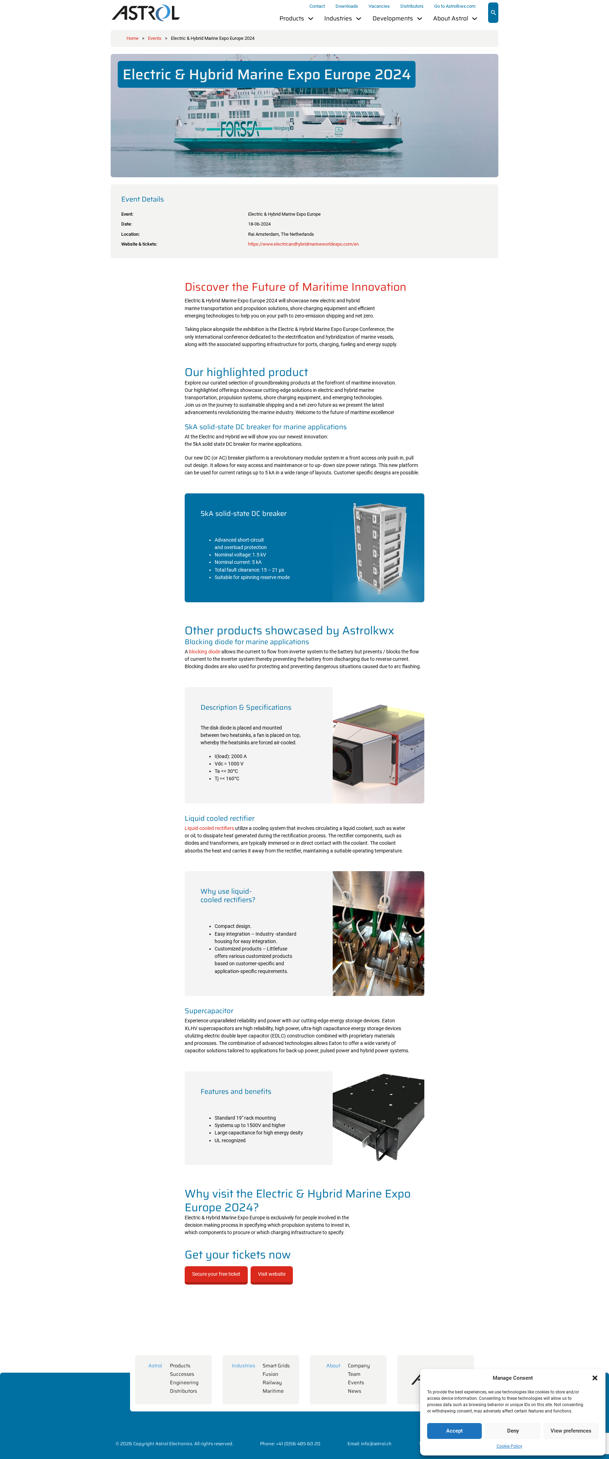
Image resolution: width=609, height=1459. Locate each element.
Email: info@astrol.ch (369, 1443)
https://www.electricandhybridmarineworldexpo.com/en (303, 244)
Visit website (271, 1274)
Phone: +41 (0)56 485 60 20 (290, 1443)
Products (291, 18)
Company (359, 1365)
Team (354, 1374)
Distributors (412, 6)
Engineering (184, 1382)
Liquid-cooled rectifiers (209, 828)
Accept (454, 1431)
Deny (513, 1431)
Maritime (273, 1391)
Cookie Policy (509, 1446)
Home (133, 38)
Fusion (270, 1374)
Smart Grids (276, 1365)
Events (154, 38)
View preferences (570, 1431)
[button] (594, 1377)
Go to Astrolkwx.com (454, 6)
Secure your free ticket (216, 1274)
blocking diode (204, 652)
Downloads (347, 6)
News (354, 1391)
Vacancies (379, 6)
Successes (182, 1374)
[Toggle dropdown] (311, 18)
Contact (317, 6)
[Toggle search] (493, 12)
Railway (272, 1382)
